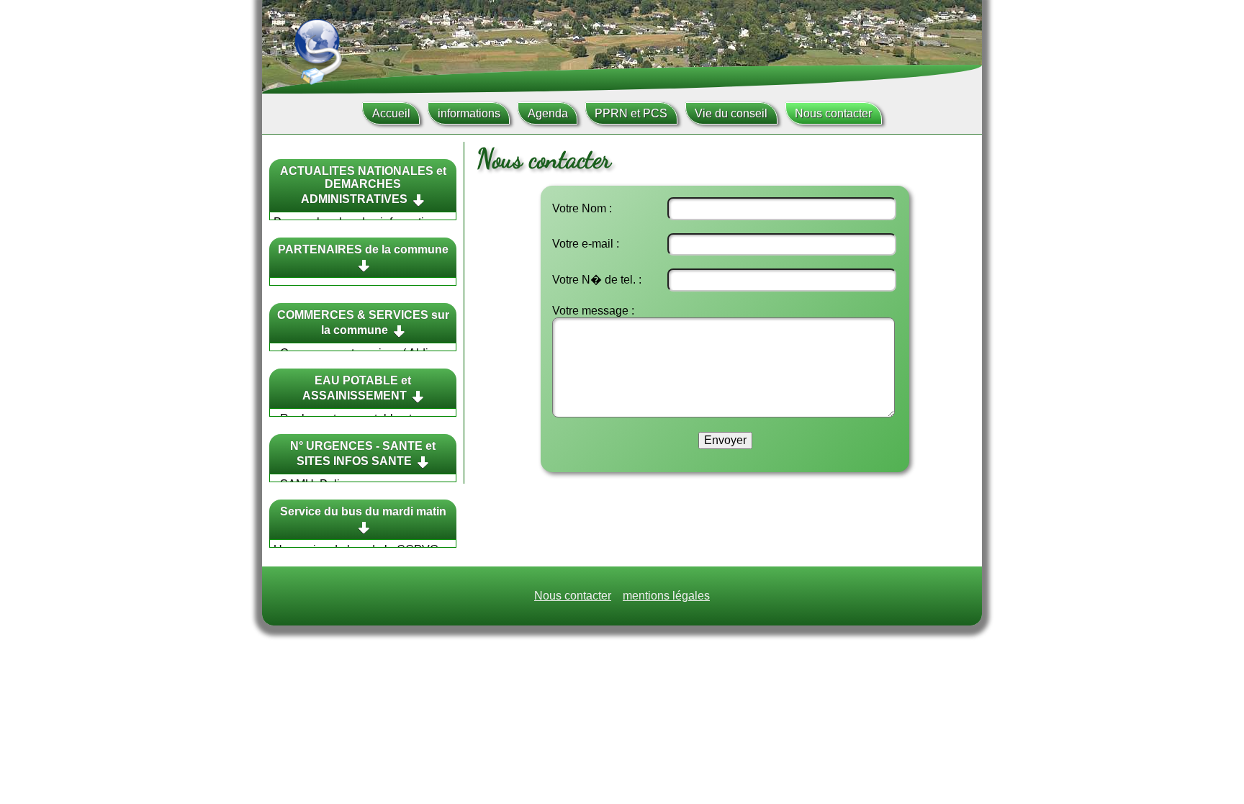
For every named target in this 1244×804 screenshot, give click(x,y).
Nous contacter (833, 113)
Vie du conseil (731, 113)
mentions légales (666, 596)
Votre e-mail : (585, 244)
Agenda (548, 113)
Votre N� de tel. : (596, 280)
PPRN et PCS (631, 113)
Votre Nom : (582, 208)
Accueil (391, 113)
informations (469, 113)
